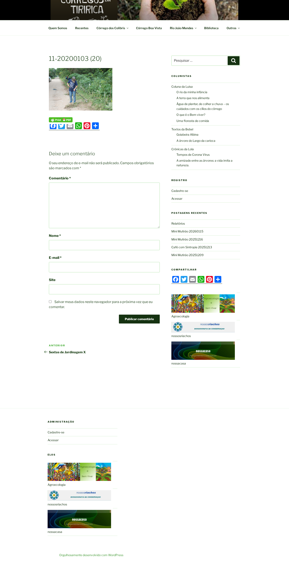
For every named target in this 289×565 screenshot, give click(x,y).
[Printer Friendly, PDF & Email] (61, 119)
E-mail (55, 258)
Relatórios (178, 223)
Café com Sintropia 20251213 (191, 247)
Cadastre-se (179, 190)
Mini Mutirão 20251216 (187, 239)
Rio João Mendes (181, 28)
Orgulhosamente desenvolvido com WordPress (91, 555)
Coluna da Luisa (182, 86)
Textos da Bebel (182, 129)
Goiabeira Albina (187, 134)
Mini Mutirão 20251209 (187, 255)
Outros (231, 28)
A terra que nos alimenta (192, 98)
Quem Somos (57, 28)
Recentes (81, 28)
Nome (55, 236)
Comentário (60, 178)
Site (52, 280)
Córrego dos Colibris (110, 28)
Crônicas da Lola (182, 149)
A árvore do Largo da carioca (195, 140)
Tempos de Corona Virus (193, 154)
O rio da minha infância (191, 92)
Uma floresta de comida (192, 121)
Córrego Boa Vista (149, 28)
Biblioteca (211, 28)
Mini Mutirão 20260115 (187, 231)
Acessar (176, 198)
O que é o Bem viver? (190, 114)
